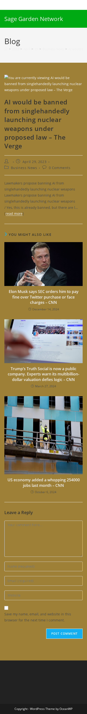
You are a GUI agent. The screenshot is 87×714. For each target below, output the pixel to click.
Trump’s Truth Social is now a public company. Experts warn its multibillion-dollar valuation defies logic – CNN (43, 374)
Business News (24, 167)
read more (14, 213)
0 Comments (60, 167)
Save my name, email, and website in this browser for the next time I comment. (37, 617)
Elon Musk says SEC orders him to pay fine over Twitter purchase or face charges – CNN (44, 297)
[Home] (5, 49)
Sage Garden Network (33, 19)
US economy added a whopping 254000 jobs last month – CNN (43, 482)
